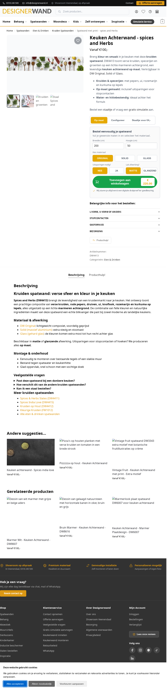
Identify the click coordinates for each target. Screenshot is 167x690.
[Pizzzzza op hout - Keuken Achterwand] (82, 452)
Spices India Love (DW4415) (37, 406)
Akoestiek (5, 627)
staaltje (107, 109)
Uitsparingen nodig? (102, 164)
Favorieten (143, 11)
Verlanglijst (133, 627)
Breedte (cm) (99, 140)
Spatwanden (22, 30)
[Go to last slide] (12, 64)
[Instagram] (139, 653)
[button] (162, 22)
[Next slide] (78, 64)
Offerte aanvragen (52, 622)
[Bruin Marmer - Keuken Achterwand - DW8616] (82, 513)
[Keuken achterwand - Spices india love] (30, 456)
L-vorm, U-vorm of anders (104, 211)
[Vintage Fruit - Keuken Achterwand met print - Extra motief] (134, 456)
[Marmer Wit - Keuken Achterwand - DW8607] (30, 519)
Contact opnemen (52, 616)
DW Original (97, 73)
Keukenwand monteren (55, 643)
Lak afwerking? (132, 164)
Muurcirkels (6, 632)
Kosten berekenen (30, 488)
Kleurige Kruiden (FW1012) (36, 414)
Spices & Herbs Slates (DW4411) (39, 402)
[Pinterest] (147, 653)
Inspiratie (5, 658)
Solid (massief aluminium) (36, 333)
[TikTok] (155, 653)
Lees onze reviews (144, 637)
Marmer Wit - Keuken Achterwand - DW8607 (28, 544)
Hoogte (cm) (131, 140)
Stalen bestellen (9, 653)
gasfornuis (95, 224)
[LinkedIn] (130, 661)
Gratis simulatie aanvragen (57, 632)
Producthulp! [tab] (96, 275)
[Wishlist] (48, 447)
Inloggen (132, 616)
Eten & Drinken (41, 30)
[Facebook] (130, 653)
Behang (4, 622)
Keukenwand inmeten (54, 637)
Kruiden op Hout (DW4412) (36, 410)
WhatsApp (48, 653)
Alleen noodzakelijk (42, 683)
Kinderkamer (7, 643)
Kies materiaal (99, 152)
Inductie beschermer (11, 648)
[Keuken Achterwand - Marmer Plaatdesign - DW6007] (134, 513)
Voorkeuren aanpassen (72, 683)
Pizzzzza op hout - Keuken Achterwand (75, 468)
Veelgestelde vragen (53, 627)
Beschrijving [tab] (75, 275)
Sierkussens (6, 637)
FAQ (150, 11)
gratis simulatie (138, 109)
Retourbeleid (49, 648)
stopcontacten (97, 218)
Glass (119, 73)
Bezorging (94, 231)
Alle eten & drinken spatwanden (40, 418)
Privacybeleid (92, 637)
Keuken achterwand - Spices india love (27, 475)
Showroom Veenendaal (97, 622)
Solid (109, 73)
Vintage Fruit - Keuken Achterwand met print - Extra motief (132, 475)
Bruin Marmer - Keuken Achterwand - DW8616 (82, 532)
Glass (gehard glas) (32, 337)
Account (136, 11)
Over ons (90, 616)
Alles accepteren (15, 683)
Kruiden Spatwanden (63, 30)
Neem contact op (13, 596)
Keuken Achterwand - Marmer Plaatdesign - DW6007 (129, 533)
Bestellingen (134, 622)
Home (10, 30)
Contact (129, 3)
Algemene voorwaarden (98, 632)
